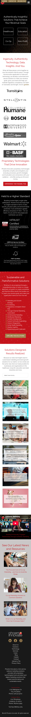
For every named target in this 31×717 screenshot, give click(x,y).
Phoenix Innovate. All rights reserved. (18, 713)
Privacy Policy (16, 663)
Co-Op (8, 41)
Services (15, 651)
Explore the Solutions (15, 335)
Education (22, 31)
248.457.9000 (17, 693)
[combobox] (15, 375)
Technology (15, 649)
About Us (16, 645)
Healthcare (8, 31)
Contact (16, 659)
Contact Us (12, 1)
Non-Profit (22, 41)
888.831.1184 (18, 707)
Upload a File (22, 1)
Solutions (16, 647)
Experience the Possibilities (15, 184)
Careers (4, 1)
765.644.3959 (17, 703)
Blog (16, 655)
